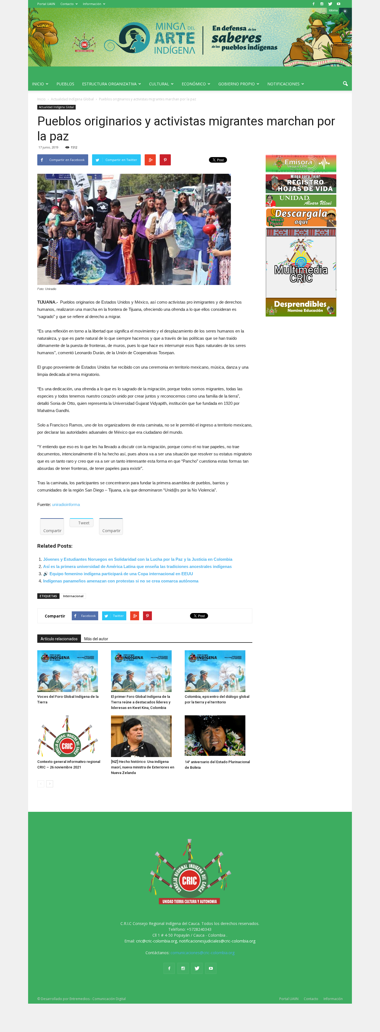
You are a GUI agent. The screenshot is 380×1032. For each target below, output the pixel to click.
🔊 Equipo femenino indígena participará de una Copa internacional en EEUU (118, 573)
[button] (345, 84)
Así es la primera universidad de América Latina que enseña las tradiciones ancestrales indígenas (137, 566)
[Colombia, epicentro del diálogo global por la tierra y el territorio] (219, 671)
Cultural (159, 83)
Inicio (38, 83)
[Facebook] (313, 4)
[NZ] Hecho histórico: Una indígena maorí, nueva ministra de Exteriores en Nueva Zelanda (142, 767)
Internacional (73, 596)
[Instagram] (322, 4)
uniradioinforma (66, 504)
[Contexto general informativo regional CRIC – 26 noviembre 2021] (71, 736)
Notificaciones (283, 83)
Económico (194, 83)
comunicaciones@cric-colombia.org (203, 952)
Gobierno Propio (236, 83)
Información (92, 4)
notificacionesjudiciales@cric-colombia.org (217, 941)
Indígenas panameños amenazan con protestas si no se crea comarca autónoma (120, 581)
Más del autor (96, 639)
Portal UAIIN (46, 4)
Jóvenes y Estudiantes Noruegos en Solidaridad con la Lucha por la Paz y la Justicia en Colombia (137, 559)
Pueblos (65, 83)
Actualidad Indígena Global (56, 107)
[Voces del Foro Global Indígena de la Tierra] (71, 671)
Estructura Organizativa (109, 83)
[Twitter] (330, 4)
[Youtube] (338, 4)
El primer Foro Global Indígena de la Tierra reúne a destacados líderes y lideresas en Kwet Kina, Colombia (140, 702)
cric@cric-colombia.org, (157, 941)
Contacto (67, 4)
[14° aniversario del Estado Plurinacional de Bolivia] (219, 736)
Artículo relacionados (59, 639)
